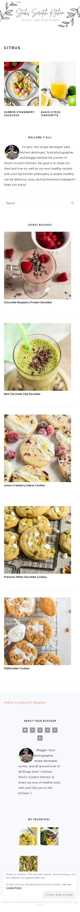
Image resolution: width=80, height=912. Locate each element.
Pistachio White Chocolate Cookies (25, 576)
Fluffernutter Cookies (17, 668)
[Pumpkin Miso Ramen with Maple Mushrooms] (49, 844)
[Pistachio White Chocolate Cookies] (37, 572)
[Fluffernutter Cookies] (37, 664)
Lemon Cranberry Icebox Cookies (24, 485)
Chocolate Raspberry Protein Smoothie (28, 302)
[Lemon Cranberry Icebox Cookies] (37, 481)
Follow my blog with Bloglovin (25, 702)
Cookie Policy (14, 887)
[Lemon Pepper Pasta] (28, 844)
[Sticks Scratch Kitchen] (40, 28)
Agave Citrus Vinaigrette (51, 114)
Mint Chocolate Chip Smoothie (22, 393)
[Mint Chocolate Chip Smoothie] (37, 389)
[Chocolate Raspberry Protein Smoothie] (37, 298)
